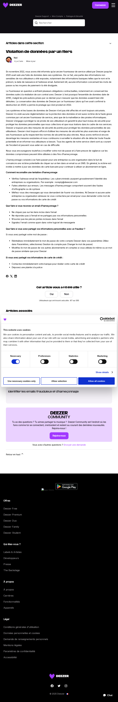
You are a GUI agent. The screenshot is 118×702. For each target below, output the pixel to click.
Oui (51, 294)
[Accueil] (12, 5)
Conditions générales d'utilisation (21, 627)
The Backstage (11, 570)
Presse (7, 564)
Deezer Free (10, 508)
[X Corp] (11, 276)
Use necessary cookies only (22, 381)
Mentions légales (12, 645)
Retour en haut (13, 454)
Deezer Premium (12, 514)
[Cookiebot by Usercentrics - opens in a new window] (102, 319)
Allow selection (59, 381)
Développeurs (11, 558)
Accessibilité (10, 657)
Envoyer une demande (75, 444)
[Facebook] (7, 276)
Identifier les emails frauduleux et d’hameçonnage (43, 392)
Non (66, 294)
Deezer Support (42, 16)
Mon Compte (57, 16)
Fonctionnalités (11, 601)
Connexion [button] (100, 5)
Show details (102, 372)
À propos (8, 589)
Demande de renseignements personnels (25, 639)
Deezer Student (12, 532)
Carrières (8, 595)
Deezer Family (11, 526)
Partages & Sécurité (74, 16)
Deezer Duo (10, 520)
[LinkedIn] (15, 276)
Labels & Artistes (12, 552)
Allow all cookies (96, 381)
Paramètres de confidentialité (19, 651)
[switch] (44, 361)
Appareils (8, 607)
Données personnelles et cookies (21, 633)
